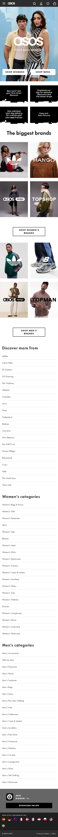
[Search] (34, 3)
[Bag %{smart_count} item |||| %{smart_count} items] (54, 3)
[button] (3, 819)
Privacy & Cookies (43, 833)
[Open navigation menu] (4, 3)
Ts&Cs (54, 833)
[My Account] (41, 3)
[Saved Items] (48, 3)
